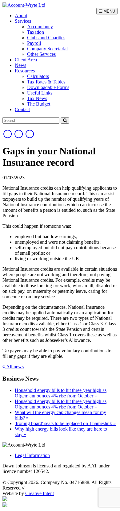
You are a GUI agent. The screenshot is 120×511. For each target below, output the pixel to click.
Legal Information (32, 455)
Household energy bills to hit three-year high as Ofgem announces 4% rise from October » (60, 393)
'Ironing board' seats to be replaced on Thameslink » (65, 423)
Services (23, 21)
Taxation (35, 32)
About (21, 15)
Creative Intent (39, 493)
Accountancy (40, 26)
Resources (25, 70)
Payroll (34, 43)
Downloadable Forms (48, 87)
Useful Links (39, 92)
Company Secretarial (47, 48)
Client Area (26, 59)
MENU (108, 11)
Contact (22, 109)
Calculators (38, 76)
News (20, 65)
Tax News (37, 98)
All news (14, 366)
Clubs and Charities (46, 37)
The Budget (38, 103)
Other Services (41, 54)
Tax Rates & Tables (46, 81)
